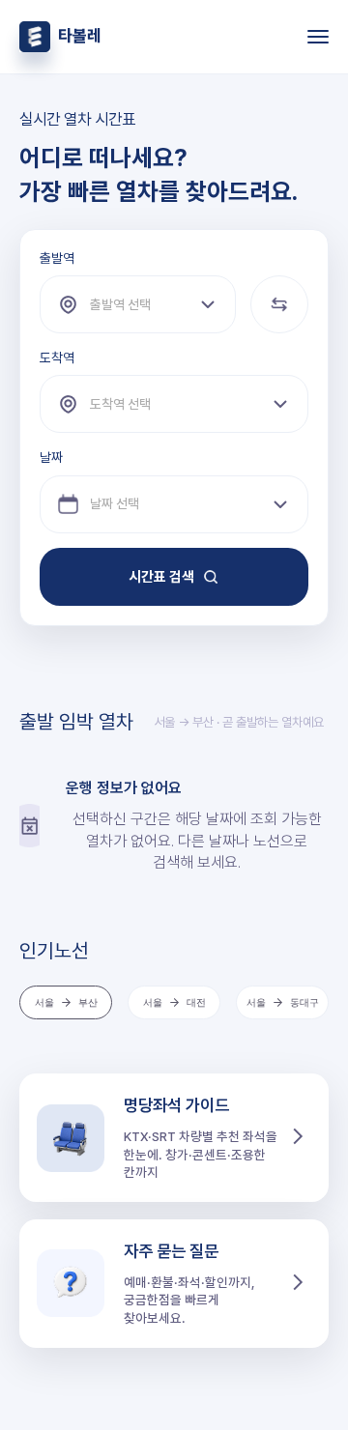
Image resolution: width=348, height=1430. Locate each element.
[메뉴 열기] (309, 36)
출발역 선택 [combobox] (120, 304)
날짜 (51, 457)
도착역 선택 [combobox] (120, 404)
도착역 (57, 357)
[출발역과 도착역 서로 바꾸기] (279, 304)
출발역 (57, 258)
